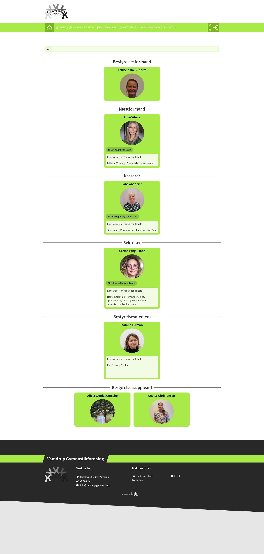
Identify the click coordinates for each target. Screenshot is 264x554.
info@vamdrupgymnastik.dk (95, 485)
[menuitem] (49, 27)
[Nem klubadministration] (130, 495)
